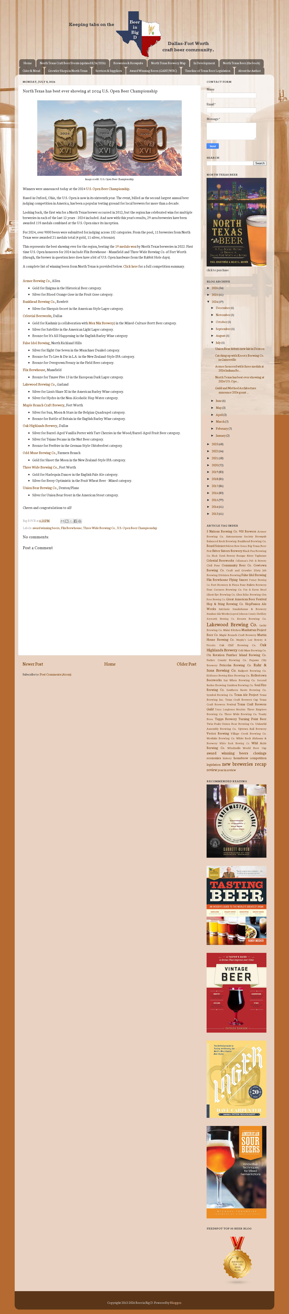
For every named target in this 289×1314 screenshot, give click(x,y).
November (223, 314)
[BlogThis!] (67, 521)
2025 (215, 294)
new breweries (237, 763)
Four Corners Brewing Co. (224, 589)
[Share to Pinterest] (79, 521)
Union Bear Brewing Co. (40, 487)
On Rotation (215, 654)
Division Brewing (229, 575)
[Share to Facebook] (75, 521)
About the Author (249, 70)
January (221, 435)
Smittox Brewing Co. (240, 685)
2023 (215, 444)
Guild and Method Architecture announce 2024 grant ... (235, 390)
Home (27, 63)
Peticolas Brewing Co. (235, 665)
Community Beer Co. (237, 565)
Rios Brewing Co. (239, 675)
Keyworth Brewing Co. (220, 618)
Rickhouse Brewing (217, 675)
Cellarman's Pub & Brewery (250, 560)
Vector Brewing (218, 733)
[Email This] (62, 521)
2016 (215, 492)
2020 (215, 465)
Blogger (175, 1302)
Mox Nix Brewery (101, 322)
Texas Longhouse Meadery (230, 709)
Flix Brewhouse (34, 369)
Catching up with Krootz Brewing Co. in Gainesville (239, 357)
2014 (215, 506)
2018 (215, 478)
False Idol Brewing (36, 342)
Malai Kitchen (231, 630)
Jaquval (234, 613)
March (220, 421)
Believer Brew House (236, 546)
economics (214, 758)
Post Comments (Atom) (55, 674)
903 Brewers (247, 531)
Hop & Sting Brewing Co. (225, 603)
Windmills (233, 748)
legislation (214, 764)
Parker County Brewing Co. (227, 660)
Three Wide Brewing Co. (40, 467)
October (222, 321)
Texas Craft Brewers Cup (241, 699)
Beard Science (216, 545)
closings (259, 752)
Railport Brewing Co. (252, 670)
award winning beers (46, 527)
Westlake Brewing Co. (221, 738)
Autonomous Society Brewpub (246, 536)
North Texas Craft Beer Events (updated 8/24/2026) (73, 63)
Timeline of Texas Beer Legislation (207, 70)
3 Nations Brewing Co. (222, 531)
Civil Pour (213, 565)
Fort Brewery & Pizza (225, 584)
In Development (204, 63)
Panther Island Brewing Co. (246, 654)
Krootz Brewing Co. (251, 618)
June (219, 400)
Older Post (186, 664)
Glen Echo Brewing (248, 594)
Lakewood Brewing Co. (39, 384)
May (219, 407)
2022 (215, 451)
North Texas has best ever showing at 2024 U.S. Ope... (239, 379)
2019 (215, 471)
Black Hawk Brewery (223, 555)
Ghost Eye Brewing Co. (221, 594)
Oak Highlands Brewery (40, 425)
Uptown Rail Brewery (252, 728)
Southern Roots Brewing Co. (246, 690)
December (223, 307)
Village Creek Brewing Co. (248, 733)
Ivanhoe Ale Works (218, 613)
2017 (215, 485)
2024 (215, 301)
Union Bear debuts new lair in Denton (239, 348)
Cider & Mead (31, 70)
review (212, 769)
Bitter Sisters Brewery (227, 550)
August (221, 335)
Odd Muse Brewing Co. (39, 452)
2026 (215, 287)
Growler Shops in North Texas (68, 70)
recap (260, 763)
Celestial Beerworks (37, 315)
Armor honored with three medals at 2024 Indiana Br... (239, 368)
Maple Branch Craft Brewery (44, 405)
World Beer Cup (254, 748)
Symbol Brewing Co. (220, 695)
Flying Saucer (238, 579)
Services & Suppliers (109, 70)
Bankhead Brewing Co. (39, 301)
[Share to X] (71, 521)
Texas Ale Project (246, 694)
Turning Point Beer (252, 718)
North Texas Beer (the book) (241, 63)
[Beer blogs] (231, 1284)
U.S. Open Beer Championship (107, 188)
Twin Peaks (214, 723)
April (219, 414)
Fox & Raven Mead (254, 589)
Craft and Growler (239, 570)
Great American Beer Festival (246, 599)
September (223, 328)
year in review (227, 770)
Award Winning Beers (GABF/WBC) (153, 70)
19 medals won (125, 246)
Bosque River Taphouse (251, 555)
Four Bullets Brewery (253, 584)
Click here (130, 266)
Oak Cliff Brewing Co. (237, 645)
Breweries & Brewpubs (128, 63)
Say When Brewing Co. (240, 680)
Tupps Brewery (226, 718)
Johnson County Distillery (252, 613)
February (222, 428)
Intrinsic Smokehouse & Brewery (242, 609)
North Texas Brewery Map (168, 63)
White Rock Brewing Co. (234, 743)
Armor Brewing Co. (36, 280)
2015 (215, 499)
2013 (215, 513)
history (227, 758)
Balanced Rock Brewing (222, 541)
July (218, 342)
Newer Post (33, 664)
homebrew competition (249, 758)
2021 (215, 458)
